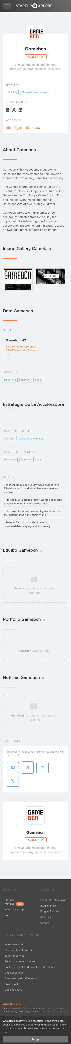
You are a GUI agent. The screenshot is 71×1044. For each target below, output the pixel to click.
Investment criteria (16, 944)
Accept (35, 1039)
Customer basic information (21, 978)
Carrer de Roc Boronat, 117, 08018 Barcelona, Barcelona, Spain (23, 350)
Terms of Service (14, 955)
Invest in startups (15, 909)
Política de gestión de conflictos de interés (30, 967)
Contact (44, 922)
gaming (12, 92)
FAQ (7, 915)
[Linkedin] (20, 110)
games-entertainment (35, 92)
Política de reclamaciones (20, 961)
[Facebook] (7, 110)
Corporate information (53, 900)
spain (38, 379)
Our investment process (19, 950)
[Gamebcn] (18, 279)
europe (25, 379)
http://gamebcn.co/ (23, 127)
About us (45, 917)
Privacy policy (13, 984)
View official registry (56, 1011)
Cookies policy (13, 989)
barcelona (10, 379)
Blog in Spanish (49, 911)
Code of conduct (14, 972)
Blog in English (49, 905)
